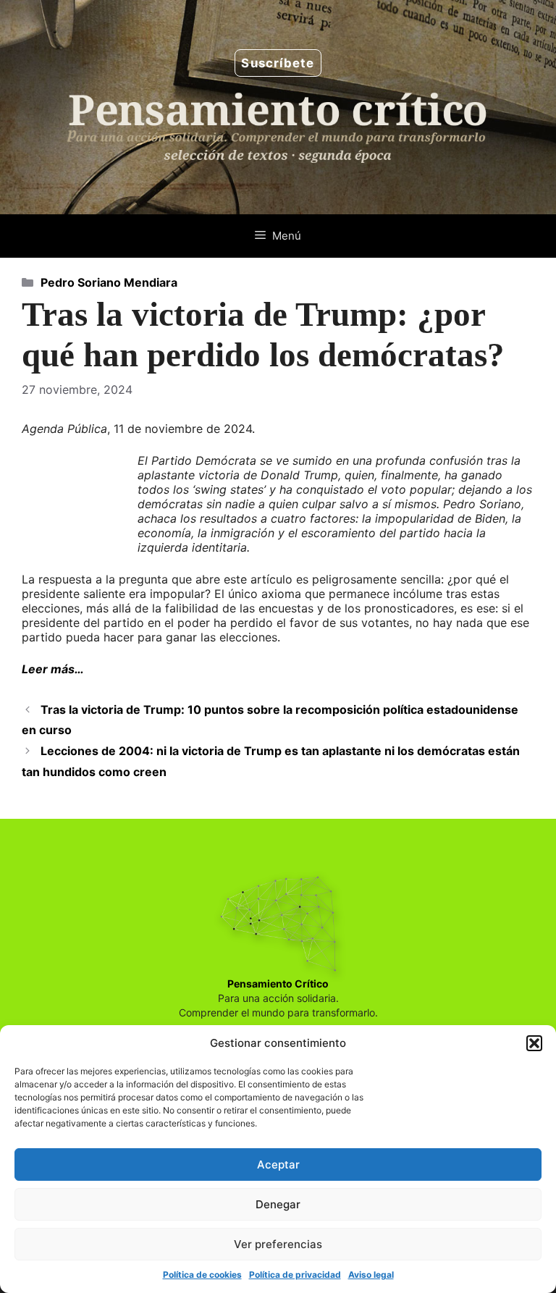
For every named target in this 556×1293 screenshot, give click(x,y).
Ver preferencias (278, 1244)
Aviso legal (371, 1274)
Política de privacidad (295, 1274)
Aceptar (278, 1164)
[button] (534, 1043)
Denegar (278, 1204)
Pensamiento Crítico (278, 983)
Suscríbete (277, 63)
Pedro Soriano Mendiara (109, 282)
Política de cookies (202, 1274)
